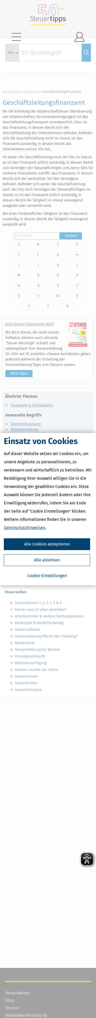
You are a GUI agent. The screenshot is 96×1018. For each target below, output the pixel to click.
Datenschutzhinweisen (24, 527)
